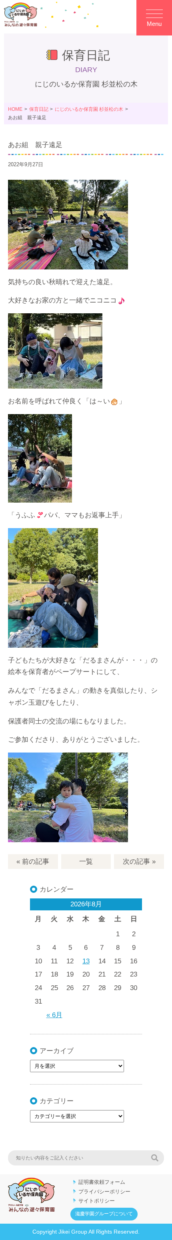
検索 (154, 1157)
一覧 (86, 861)
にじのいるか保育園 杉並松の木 (89, 109)
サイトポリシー (96, 1201)
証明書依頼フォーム (101, 1182)
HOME (15, 109)
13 (86, 961)
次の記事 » (139, 861)
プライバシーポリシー (104, 1192)
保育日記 (38, 109)
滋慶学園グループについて (104, 1213)
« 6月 (54, 1015)
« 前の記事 (32, 861)
